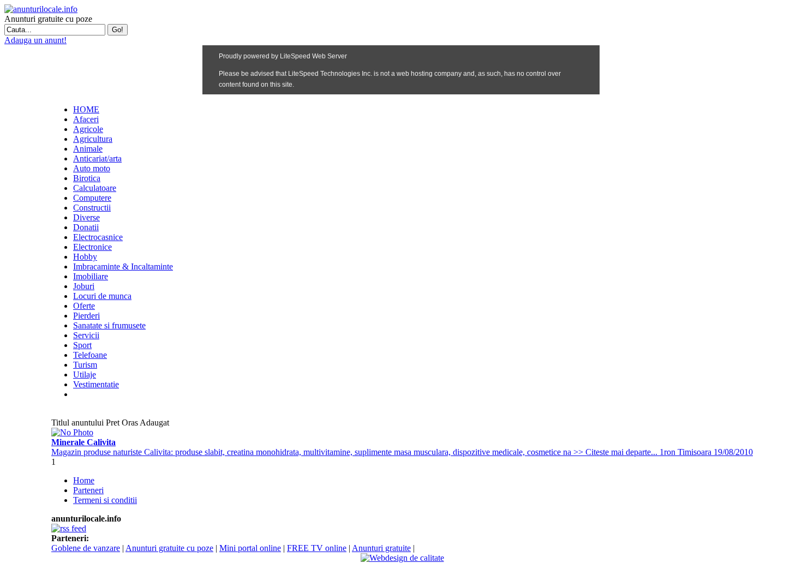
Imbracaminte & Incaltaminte (123, 266)
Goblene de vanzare (85, 548)
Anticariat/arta (97, 158)
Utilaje (84, 374)
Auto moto (91, 168)
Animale (88, 148)
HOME (86, 109)
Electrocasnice (98, 237)
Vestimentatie (96, 384)
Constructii (92, 207)
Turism (85, 364)
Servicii (86, 335)
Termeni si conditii (105, 500)
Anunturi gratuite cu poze (169, 548)
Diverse (86, 217)
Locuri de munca (102, 296)
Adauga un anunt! (35, 40)
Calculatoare (94, 188)
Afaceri (86, 119)
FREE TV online (316, 548)
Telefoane (90, 355)
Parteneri (88, 490)
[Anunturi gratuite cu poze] (40, 9)
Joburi (83, 286)
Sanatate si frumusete (109, 325)
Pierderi (86, 315)
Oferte (84, 305)
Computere (92, 197)
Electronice (92, 246)
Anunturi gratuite (381, 548)
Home (83, 480)
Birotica (86, 178)
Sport (82, 345)
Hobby (85, 256)
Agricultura (92, 138)
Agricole (88, 129)
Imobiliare (90, 276)
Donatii (86, 227)
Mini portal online (250, 548)
